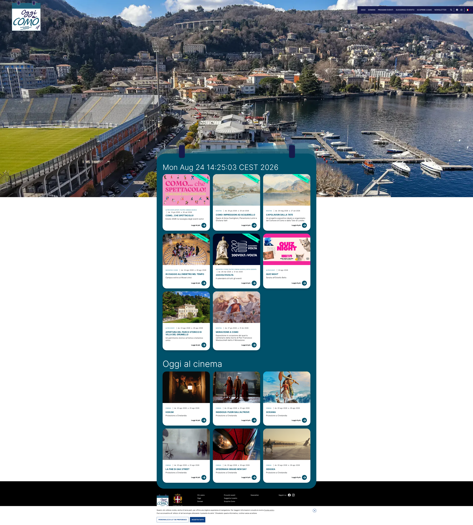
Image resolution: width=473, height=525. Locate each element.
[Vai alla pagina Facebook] (457, 10)
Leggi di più (195, 225)
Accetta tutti (198, 520)
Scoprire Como (424, 10)
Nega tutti (315, 511)
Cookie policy (269, 510)
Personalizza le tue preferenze (172, 520)
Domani (371, 10)
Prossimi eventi (385, 10)
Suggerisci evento (405, 10)
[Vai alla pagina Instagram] (461, 10)
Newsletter (440, 10)
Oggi (363, 10)
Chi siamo (201, 495)
